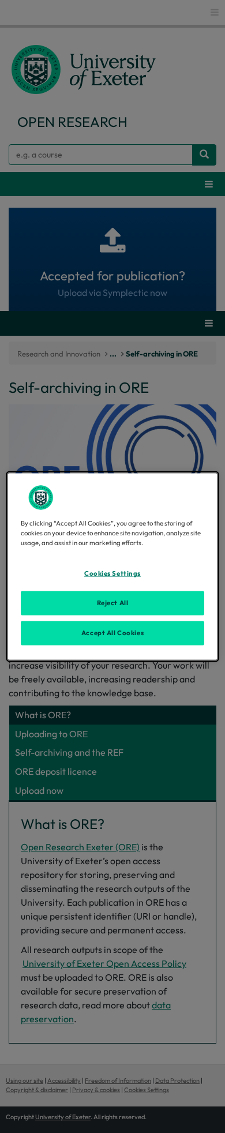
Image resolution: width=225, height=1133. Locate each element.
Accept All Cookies (112, 633)
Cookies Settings (112, 573)
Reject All (113, 603)
